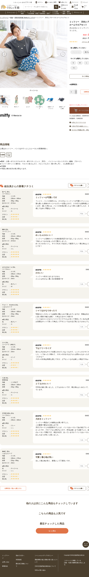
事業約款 (5, 566)
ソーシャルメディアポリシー (44, 555)
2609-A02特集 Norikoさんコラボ (25, 17)
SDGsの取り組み (40, 570)
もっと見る (52, 531)
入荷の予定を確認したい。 (80, 126)
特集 (11, 17)
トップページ (4, 17)
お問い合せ (5, 562)
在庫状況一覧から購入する (13, 488)
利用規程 (18, 559)
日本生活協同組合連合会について (45, 566)
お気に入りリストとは (79, 122)
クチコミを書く (79, 185)
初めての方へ (20, 555)
